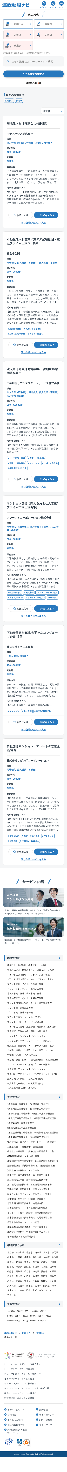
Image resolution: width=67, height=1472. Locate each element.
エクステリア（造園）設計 (41, 1045)
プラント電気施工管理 (41, 1002)
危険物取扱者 (13, 1165)
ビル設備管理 (37, 1021)
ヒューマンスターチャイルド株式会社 (22, 1373)
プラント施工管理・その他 (20, 1012)
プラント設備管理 (15, 1026)
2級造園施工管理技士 (40, 1137)
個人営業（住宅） (36, 1083)
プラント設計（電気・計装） (21, 979)
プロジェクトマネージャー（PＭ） (23, 1040)
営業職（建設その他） (17, 1059)
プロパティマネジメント (19, 1073)
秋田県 (53, 1261)
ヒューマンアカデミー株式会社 (19, 1368)
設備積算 (11, 1031)
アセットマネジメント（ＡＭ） (32, 1069)
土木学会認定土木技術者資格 (21, 1217)
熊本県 (29, 1285)
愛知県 (44, 1271)
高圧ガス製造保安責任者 (46, 1160)
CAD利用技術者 (14, 1156)
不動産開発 (44, 1064)
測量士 (31, 1198)
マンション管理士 (32, 1222)
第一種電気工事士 (41, 1174)
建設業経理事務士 (15, 1231)
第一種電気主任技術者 (36, 1179)
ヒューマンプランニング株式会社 (20, 1383)
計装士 (53, 1151)
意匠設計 (22, 965)
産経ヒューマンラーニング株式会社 (21, 1393)
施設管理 (30, 1026)
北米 (35, 1290)
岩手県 (36, 1261)
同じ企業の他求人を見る (33, 222)
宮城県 (44, 1261)
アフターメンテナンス (17, 988)
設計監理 (47, 1040)
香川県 (27, 1280)
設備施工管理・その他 (17, 998)
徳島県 (53, 1276)
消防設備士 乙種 (47, 1165)
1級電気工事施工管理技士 (19, 1118)
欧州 (28, 1290)
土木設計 (43, 965)
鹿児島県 (11, 1285)
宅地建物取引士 (44, 1217)
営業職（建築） (14, 1050)
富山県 (36, 1266)
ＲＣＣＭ (22, 1198)
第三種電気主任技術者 (41, 1184)
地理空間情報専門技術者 (19, 1203)
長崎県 (36, 1280)
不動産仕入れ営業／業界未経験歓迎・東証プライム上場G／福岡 (33, 241)
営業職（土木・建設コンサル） (39, 1050)
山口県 (27, 1276)
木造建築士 (25, 1146)
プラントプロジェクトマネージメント (25, 1017)
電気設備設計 (13, 969)
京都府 (46, 1257)
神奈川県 (20, 1252)
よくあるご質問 (14, 1419)
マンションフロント (16, 1064)
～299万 (11, 1310)
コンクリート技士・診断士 (20, 1212)
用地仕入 (9, 100)
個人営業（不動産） (16, 1083)
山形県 (10, 1266)
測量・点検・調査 (39, 1031)
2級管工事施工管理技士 (43, 1113)
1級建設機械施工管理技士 (19, 1132)
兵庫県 (27, 1257)
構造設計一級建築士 (16, 1151)
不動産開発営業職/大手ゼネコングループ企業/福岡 (32, 635)
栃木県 (10, 1257)
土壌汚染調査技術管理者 (35, 1208)
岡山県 (19, 1276)
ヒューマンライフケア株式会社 (19, 1378)
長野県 (19, 1271)
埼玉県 (38, 1252)
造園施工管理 (37, 998)
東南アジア (12, 1290)
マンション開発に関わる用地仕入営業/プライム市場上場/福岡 (32, 505)
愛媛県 (19, 1280)
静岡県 (36, 1271)
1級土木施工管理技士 (17, 1108)
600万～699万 (29, 1315)
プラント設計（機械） (41, 974)
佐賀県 (21, 1285)
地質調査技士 (39, 1203)
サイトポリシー (46, 1414)
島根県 (36, 1276)
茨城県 (46, 1252)
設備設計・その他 (45, 969)
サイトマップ (45, 1425)
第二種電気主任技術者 (17, 1184)
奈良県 (55, 1257)
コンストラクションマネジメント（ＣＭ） (27, 1036)
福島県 (19, 1266)
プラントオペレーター (17, 1021)
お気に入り (22, 215)
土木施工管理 (37, 988)
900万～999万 (29, 1320)
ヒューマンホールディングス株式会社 (22, 1364)
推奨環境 (43, 1409)
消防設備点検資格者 (16, 1170)
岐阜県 (27, 1271)
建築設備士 (38, 1146)
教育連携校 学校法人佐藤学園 (19, 1398)
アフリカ (11, 1295)
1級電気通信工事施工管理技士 (21, 1122)
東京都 (10, 1252)
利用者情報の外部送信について (17, 1431)
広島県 (10, 1276)
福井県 (53, 1266)
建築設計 (11, 965)
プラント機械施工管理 (17, 1002)
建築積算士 (25, 1189)
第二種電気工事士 (15, 1179)
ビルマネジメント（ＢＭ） (45, 1073)
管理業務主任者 (14, 1222)
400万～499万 (39, 1310)
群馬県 (55, 1252)
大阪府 (19, 1257)
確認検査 (11, 1045)
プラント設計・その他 (17, 984)
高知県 (10, 1280)
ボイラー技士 (34, 1170)
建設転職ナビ (10, 1333)
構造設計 (32, 965)
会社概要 (11, 1414)
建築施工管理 (37, 984)
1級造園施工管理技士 (17, 1137)
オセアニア (50, 1290)
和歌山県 (37, 1257)
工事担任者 (12, 1189)
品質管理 (22, 1045)
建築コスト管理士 (41, 1189)
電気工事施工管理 (15, 993)
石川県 (44, 1266)
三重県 (53, 1271)
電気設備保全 (37, 1059)
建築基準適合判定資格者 (19, 1226)
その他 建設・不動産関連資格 (21, 1236)
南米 (41, 1290)
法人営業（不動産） (16, 1078)
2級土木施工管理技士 (40, 1108)
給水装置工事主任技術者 (19, 1174)
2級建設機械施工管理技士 (46, 1132)
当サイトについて (16, 1409)
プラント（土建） (45, 979)
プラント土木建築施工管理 (20, 1007)
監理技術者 (12, 1141)
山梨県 (10, 1271)
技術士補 (11, 1198)
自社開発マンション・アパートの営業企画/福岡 (33, 748)
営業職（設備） (14, 1054)
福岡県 (19, 100)
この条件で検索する (34, 74)
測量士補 (41, 1198)
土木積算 (51, 1026)
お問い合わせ (45, 1419)
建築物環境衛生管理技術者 (20, 1160)
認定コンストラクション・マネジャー (25, 1193)
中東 (22, 1290)
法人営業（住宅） (36, 1078)
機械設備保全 (51, 1059)
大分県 (53, 1280)
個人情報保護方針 (16, 1425)
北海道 (19, 1261)
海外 (54, 1285)
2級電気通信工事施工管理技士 (21, 1127)
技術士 (48, 1193)
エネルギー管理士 (32, 1156)
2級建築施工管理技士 (40, 1103)
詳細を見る (46, 215)
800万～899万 (13, 1320)
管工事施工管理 (33, 993)
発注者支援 (23, 1031)
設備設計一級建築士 (37, 1151)
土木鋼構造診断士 (43, 1212)
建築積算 (41, 1026)
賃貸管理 (11, 1069)
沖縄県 (46, 1285)
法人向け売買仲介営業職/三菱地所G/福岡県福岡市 (32, 371)
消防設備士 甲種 (30, 1165)
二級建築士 (12, 1146)
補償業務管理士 (14, 1208)
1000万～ (42, 1320)
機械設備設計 (28, 969)
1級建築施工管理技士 (17, 1103)
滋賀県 (10, 1261)
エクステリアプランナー (31, 1141)
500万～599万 (13, 1315)
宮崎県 (38, 1285)
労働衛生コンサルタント (38, 1231)
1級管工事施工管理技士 (18, 1113)
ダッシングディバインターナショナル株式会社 (26, 1388)
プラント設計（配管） (17, 974)
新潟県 (27, 1266)
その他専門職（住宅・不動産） (22, 1088)
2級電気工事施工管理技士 (46, 1118)
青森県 (27, 1261)
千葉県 (29, 1252)
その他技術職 (30, 1054)
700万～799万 (44, 1315)
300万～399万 (23, 1310)
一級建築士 (50, 1141)
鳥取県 (44, 1276)
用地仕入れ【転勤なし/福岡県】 (28, 123)
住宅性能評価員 (40, 1226)
